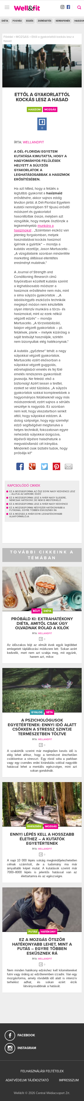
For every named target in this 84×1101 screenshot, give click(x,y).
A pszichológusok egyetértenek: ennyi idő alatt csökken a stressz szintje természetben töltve (42, 727)
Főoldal (8, 37)
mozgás (50, 109)
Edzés (29, 20)
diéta (47, 611)
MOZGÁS (22, 37)
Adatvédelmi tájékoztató (27, 1080)
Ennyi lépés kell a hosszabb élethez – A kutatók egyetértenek (42, 839)
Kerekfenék (63, 20)
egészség (34, 826)
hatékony (48, 931)
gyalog (36, 712)
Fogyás (17, 20)
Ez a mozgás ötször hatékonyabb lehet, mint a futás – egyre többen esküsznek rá (42, 946)
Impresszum (69, 1080)
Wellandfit (33, 142)
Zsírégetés (44, 20)
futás (32, 931)
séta (49, 712)
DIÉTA (5, 20)
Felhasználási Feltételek (42, 1071)
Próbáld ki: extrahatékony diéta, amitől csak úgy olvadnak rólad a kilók (42, 623)
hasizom (34, 109)
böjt (36, 611)
